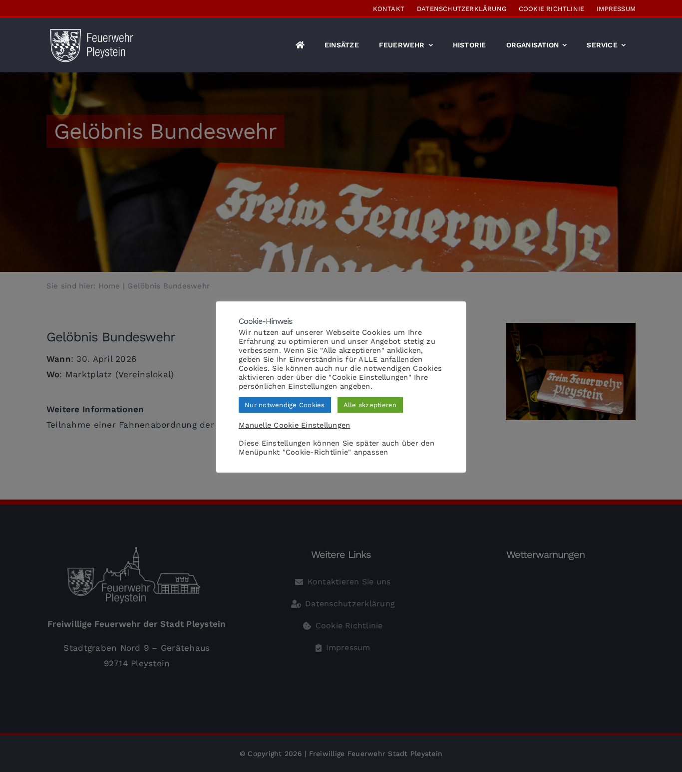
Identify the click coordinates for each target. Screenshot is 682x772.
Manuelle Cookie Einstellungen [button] (294, 425)
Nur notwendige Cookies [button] (285, 405)
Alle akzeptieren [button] (370, 405)
